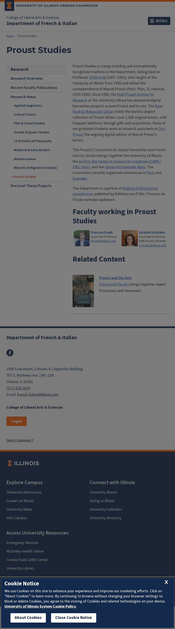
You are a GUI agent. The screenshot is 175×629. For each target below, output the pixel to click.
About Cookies (28, 618)
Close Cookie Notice (73, 618)
